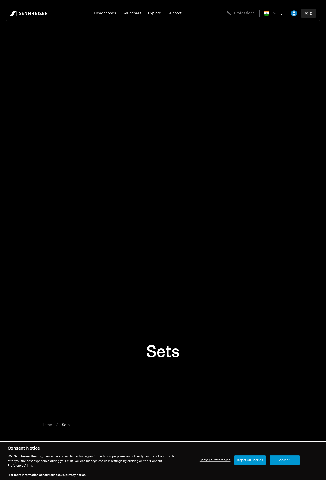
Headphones (105, 13)
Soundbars (132, 13)
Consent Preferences (215, 460)
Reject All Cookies (250, 460)
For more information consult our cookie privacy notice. (47, 475)
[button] (270, 13)
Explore (154, 13)
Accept (284, 460)
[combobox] (283, 13)
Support (175, 13)
